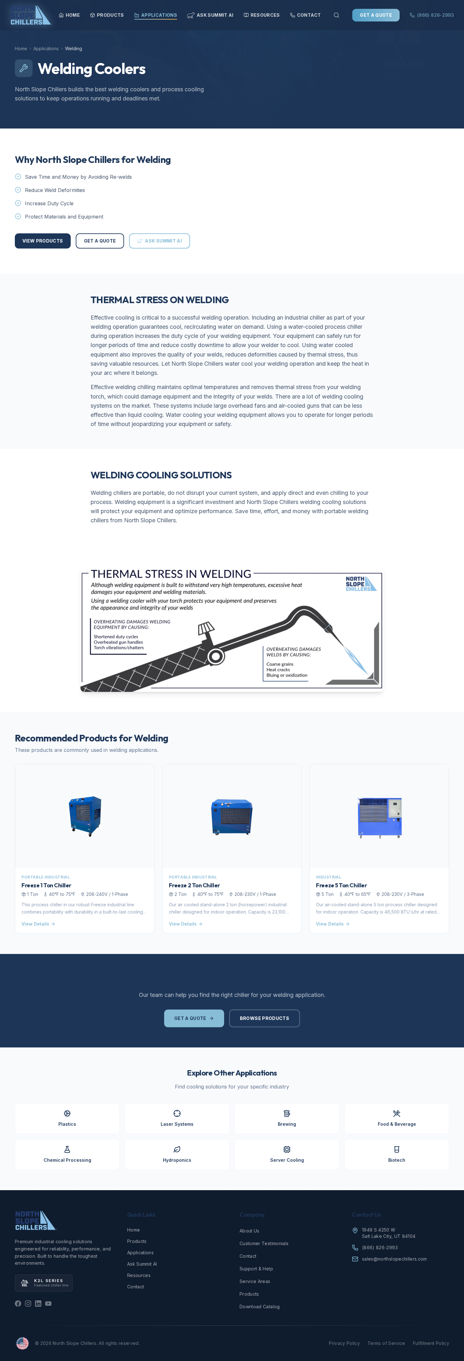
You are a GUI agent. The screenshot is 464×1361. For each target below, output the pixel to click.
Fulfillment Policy (431, 1343)
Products (110, 15)
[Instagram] (28, 1303)
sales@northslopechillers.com (394, 1259)
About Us (249, 1230)
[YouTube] (48, 1303)
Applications (159, 15)
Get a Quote (376, 15)
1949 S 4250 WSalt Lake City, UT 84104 (388, 1233)
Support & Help (256, 1268)
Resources (265, 15)
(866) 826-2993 (435, 15)
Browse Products (264, 1018)
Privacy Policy (344, 1343)
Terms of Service (386, 1343)
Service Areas (255, 1281)
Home (73, 15)
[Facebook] (18, 1303)
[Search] (336, 15)
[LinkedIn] (38, 1303)
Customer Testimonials (264, 1243)
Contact (309, 15)
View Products (42, 240)
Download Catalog (260, 1306)
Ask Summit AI (215, 15)
